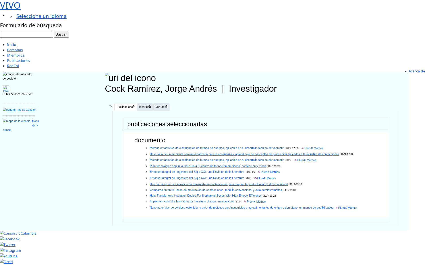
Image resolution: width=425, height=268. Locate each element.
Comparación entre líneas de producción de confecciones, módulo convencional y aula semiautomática (216, 190)
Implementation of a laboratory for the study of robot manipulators (192, 201)
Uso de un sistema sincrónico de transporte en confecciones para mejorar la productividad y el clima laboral (219, 184)
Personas (15, 50)
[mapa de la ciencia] (16, 121)
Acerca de (417, 71)
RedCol (13, 65)
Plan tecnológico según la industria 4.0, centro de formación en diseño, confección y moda (208, 166)
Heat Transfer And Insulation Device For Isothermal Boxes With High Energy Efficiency (206, 195)
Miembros (15, 55)
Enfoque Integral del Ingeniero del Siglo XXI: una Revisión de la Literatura (197, 171)
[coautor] (9, 109)
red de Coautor (26, 109)
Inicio (11, 44)
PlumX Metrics (313, 148)
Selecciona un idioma (41, 16)
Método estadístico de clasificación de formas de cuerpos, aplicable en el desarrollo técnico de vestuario (217, 148)
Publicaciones (18, 60)
